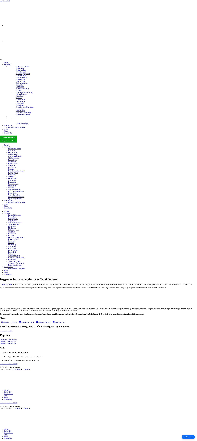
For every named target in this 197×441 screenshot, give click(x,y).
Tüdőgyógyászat (21, 77)
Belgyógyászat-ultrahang (24, 92)
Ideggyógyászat (21, 94)
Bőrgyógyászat (21, 70)
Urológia (19, 90)
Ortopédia (19, 85)
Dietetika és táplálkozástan (25, 107)
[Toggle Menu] (1, 59)
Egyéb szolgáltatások (23, 114)
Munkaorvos (20, 81)
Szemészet (19, 96)
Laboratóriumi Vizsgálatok (16, 127)
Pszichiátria (20, 87)
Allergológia (20, 103)
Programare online (8, 137)
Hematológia (20, 79)
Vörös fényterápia (22, 124)
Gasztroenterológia (22, 88)
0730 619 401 (4, 8)
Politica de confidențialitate (8, 364)
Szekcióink (7, 64)
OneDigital (17, 369)
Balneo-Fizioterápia (22, 66)
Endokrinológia (21, 75)
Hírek (6, 131)
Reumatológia (20, 100)
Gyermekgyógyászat (23, 74)
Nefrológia (19, 105)
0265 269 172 (4, 4)
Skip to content (5, 1)
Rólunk (6, 63)
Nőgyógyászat (21, 72)
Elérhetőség (8, 133)
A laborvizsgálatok (6, 284)
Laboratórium (8, 125)
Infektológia (20, 109)
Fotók (6, 129)
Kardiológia (20, 68)
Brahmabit (26, 369)
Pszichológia (20, 101)
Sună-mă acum (188, 437)
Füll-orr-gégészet (21, 83)
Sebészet (19, 98)
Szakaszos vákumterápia (24, 112)
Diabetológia (20, 111)
